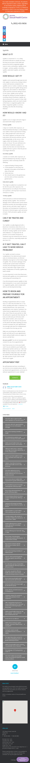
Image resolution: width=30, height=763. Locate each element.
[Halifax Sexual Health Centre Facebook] (4, 27)
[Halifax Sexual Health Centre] (15, 17)
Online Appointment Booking (23, 759)
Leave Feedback (15, 673)
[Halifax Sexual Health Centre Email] (4, 39)
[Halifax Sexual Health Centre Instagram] (4, 33)
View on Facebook (7, 408)
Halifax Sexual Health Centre (14, 386)
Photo (6, 406)
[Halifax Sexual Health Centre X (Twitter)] (4, 30)
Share (13, 408)
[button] (15, 419)
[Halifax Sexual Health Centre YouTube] (4, 36)
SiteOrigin (14, 760)
